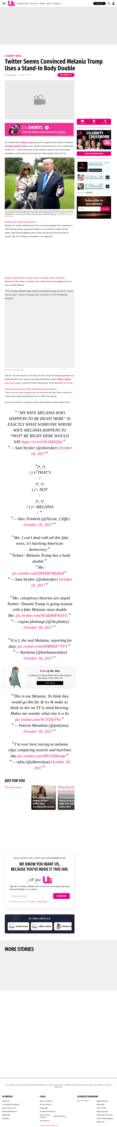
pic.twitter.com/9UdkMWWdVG (42, 615)
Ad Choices (44, 1121)
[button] (108, 3)
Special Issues (102, 1111)
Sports (49, 3)
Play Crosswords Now (94, 153)
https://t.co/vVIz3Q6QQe (41, 442)
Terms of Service (46, 1101)
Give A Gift (101, 1108)
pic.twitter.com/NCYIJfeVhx (38, 719)
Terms (33, 901)
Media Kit (6, 1115)
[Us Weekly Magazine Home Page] (11, 3)
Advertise (101, 1122)
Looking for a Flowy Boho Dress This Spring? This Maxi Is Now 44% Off (50, 676)
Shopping (56, 3)
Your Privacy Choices (45, 1116)
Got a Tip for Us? (9, 1108)
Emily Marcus (11, 75)
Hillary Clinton (64, 379)
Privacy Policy (42, 901)
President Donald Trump (16, 146)
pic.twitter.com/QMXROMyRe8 (38, 573)
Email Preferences (9, 1111)
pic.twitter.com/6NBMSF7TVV (42, 646)
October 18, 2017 (38, 524)
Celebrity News (23, 3)
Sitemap (5, 1118)
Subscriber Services (105, 1115)
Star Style (33, 3)
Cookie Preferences (48, 1111)
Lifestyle (42, 3)
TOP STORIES (64, 75)
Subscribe (99, 3)
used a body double (13, 383)
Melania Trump (27, 142)
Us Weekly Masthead (10, 1104)
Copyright (44, 1108)
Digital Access (102, 1101)
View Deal (50, 683)
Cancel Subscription (105, 1118)
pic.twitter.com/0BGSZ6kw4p (41, 756)
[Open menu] (4, 3)
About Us (6, 1101)
